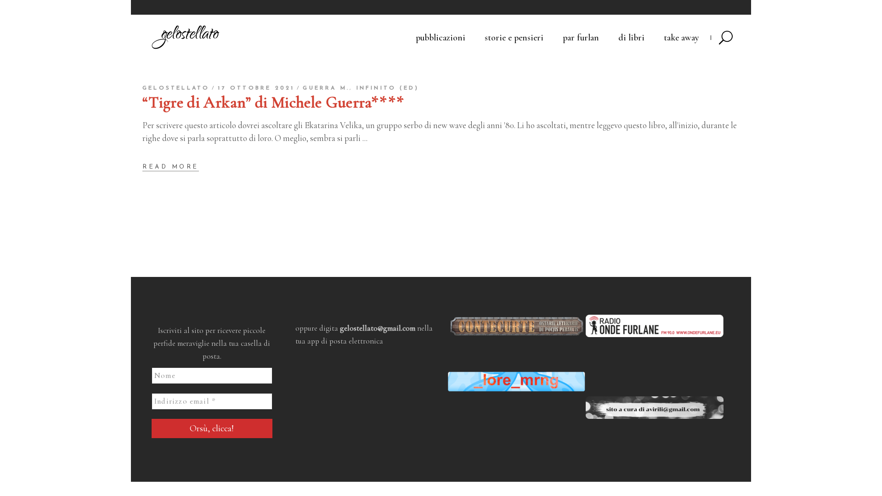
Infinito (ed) (387, 88)
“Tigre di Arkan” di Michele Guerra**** (273, 102)
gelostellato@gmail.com (377, 328)
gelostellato (175, 88)
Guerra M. (326, 88)
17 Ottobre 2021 (256, 88)
